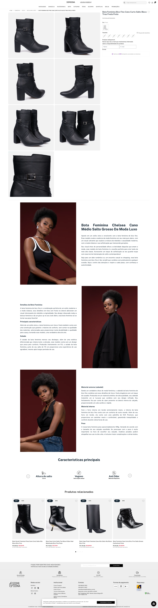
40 (133, 35)
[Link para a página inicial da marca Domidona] (71, 2)
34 (104, 35)
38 (123, 35)
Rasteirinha (61, 6)
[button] (130, 475)
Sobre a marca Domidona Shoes (60, 597)
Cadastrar (116, 565)
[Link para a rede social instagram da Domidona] (35, 588)
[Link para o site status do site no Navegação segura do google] (147, 593)
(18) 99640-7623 (82, 585)
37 (118, 35)
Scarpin (90, 6)
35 (109, 35)
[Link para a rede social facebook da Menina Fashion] (32, 593)
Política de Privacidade (60, 587)
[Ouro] (139, 588)
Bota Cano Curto (31, 10)
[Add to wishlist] (149, 12)
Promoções (115, 6)
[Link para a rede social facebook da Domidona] (32, 588)
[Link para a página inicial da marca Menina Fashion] (85, 2)
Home (10, 10)
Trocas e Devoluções (59, 591)
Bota (69, 6)
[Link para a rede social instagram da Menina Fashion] (35, 593)
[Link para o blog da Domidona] (38, 588)
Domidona (17, 10)
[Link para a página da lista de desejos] (149, 3)
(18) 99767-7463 (82, 587)
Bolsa (107, 6)
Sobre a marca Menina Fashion (59, 594)
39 (128, 35)
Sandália (51, 6)
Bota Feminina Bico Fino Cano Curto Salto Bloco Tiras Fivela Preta (57, 10)
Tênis (84, 6)
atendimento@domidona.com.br (86, 589)
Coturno (76, 6)
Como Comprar (58, 585)
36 (114, 35)
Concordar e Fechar (106, 602)
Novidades (42, 6)
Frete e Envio (57, 589)
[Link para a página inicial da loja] (14, 592)
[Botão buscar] (124, 2)
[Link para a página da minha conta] (152, 2)
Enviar (104, 49)
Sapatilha (99, 6)
